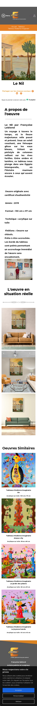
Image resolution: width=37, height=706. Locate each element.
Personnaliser (18, 696)
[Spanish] (31, 3)
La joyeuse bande (18, 629)
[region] (18, 686)
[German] (23, 3)
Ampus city (18, 538)
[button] (19, 328)
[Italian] (26, 3)
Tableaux (21, 27)
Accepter (18, 690)
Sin (18, 492)
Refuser (18, 701)
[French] (21, 3)
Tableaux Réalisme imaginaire (18, 29)
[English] (18, 3)
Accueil (14, 27)
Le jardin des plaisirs (18, 584)
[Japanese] (29, 3)
